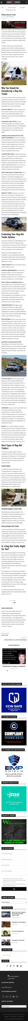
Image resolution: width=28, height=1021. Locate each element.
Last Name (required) (6, 859)
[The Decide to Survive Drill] (5, 942)
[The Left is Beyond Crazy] (5, 933)
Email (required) (5, 865)
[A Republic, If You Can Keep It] (5, 924)
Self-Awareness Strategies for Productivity (14, 666)
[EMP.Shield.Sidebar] (14, 754)
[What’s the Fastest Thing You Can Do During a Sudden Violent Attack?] (5, 914)
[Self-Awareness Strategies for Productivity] (14, 656)
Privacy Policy (21, 1016)
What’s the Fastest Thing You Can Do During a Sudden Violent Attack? (19, 913)
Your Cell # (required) (6, 871)
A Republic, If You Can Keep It (19, 922)
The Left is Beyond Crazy (18, 931)
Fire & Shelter (22, 7)
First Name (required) (6, 853)
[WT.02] (14, 820)
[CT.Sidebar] (14, 721)
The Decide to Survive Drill (18, 940)
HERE (5, 987)
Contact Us (6, 1016)
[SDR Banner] (14, 22)
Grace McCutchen (10, 16)
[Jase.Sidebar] (14, 787)
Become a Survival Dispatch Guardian (11, 1014)
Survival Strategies (12, 7)
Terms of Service (13, 1016)
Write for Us (22, 1014)
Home (2, 7)
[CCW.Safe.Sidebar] (14, 688)
